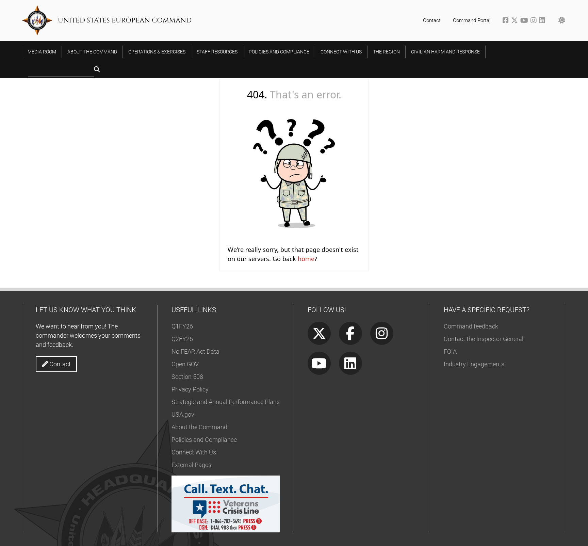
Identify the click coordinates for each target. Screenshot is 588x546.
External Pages (191, 464)
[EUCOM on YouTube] (525, 21)
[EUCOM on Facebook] (507, 21)
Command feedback (471, 326)
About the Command (199, 427)
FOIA (450, 351)
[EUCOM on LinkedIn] (542, 21)
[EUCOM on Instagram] (534, 21)
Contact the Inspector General (483, 338)
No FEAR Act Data (195, 351)
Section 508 (187, 376)
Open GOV (185, 364)
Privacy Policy (190, 389)
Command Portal (471, 20)
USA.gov (183, 414)
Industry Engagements (474, 364)
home (306, 259)
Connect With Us (194, 452)
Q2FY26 (182, 338)
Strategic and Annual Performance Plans (226, 401)
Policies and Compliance (204, 439)
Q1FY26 (182, 326)
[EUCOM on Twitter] (515, 21)
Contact (432, 20)
